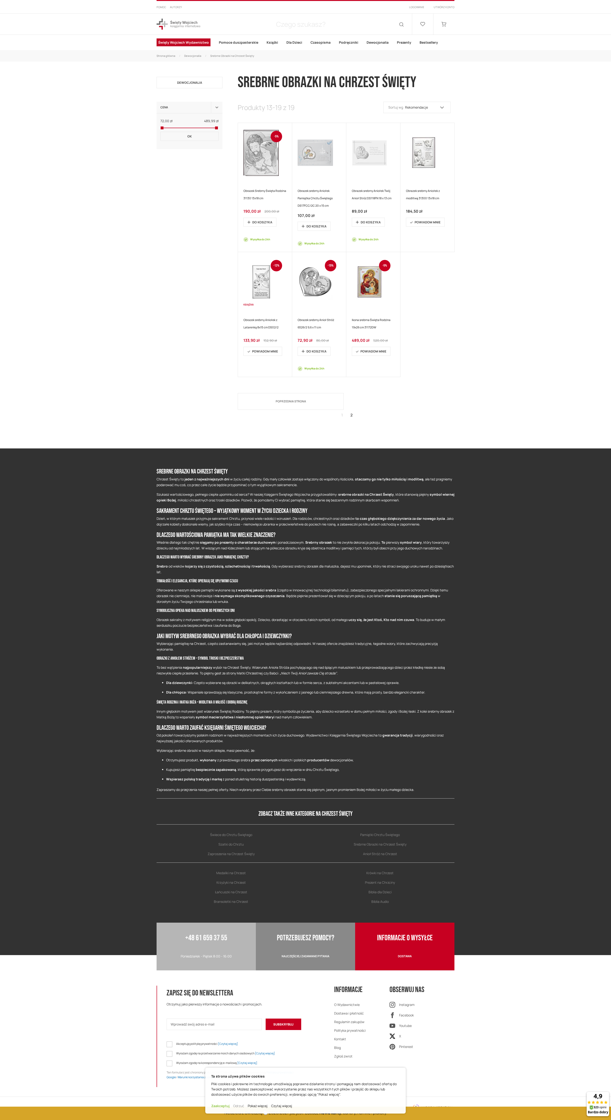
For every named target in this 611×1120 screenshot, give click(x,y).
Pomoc (161, 7)
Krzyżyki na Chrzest (231, 882)
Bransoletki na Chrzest (231, 901)
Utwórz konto (444, 7)
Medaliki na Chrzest (231, 873)
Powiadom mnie (428, 222)
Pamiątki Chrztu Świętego (380, 834)
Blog (337, 1047)
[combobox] (300, 24)
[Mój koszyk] (444, 24)
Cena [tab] (164, 107)
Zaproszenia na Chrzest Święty (231, 854)
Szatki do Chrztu (231, 844)
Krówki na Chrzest (380, 873)
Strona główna (166, 56)
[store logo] (178, 24)
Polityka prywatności (350, 1030)
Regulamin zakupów (349, 1022)
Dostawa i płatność (349, 1013)
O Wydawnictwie (347, 1004)
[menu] (305, 42)
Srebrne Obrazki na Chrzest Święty (380, 844)
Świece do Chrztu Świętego (231, 834)
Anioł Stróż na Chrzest (380, 854)
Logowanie (416, 7)
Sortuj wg (395, 107)
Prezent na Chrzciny (380, 882)
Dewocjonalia (192, 56)
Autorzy (176, 7)
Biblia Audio (380, 901)
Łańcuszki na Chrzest (231, 892)
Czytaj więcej (281, 1106)
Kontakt (340, 1039)
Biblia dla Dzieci (380, 892)
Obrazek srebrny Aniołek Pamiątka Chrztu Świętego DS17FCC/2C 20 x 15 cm (315, 198)
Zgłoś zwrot (343, 1056)
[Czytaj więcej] (228, 1044)
